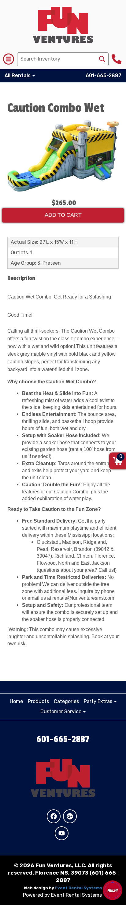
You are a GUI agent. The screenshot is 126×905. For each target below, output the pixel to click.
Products (38, 701)
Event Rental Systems (78, 888)
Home (16, 701)
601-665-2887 (103, 75)
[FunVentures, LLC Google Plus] (70, 816)
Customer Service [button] (61, 711)
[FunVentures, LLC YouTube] (62, 833)
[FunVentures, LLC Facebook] (54, 816)
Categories (66, 701)
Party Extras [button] (98, 701)
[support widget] (112, 890)
